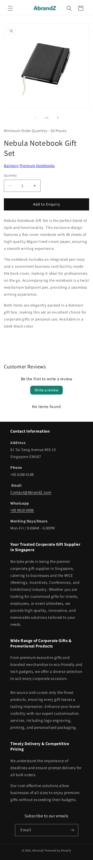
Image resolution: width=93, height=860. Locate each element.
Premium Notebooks (37, 165)
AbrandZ (38, 850)
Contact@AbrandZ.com (30, 492)
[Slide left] (35, 117)
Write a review (46, 390)
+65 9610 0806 (22, 510)
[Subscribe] (72, 830)
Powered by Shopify (58, 850)
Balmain (11, 165)
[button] (10, 8)
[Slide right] (58, 117)
